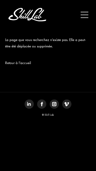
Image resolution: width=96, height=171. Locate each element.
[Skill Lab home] (27, 14)
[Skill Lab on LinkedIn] (29, 104)
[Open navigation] (84, 15)
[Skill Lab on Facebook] (41, 104)
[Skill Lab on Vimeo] (66, 104)
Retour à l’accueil (18, 63)
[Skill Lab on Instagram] (54, 104)
